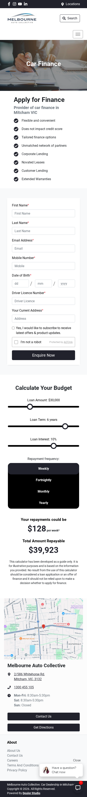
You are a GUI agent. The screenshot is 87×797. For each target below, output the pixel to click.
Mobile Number (23, 258)
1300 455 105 (24, 687)
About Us (13, 751)
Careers (12, 760)
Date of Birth (21, 275)
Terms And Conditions (23, 765)
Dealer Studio (31, 793)
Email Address (23, 240)
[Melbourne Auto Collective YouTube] (20, 4)
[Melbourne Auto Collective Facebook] (10, 4)
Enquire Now (43, 355)
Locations (73, 4)
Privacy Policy (17, 770)
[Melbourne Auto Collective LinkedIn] (26, 4)
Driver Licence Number (29, 293)
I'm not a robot (31, 342)
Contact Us (43, 716)
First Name (20, 205)
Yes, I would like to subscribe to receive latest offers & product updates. (43, 330)
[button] (78, 34)
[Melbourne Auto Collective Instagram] (15, 4)
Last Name (20, 223)
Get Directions (44, 727)
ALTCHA (68, 342)
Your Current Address (27, 310)
